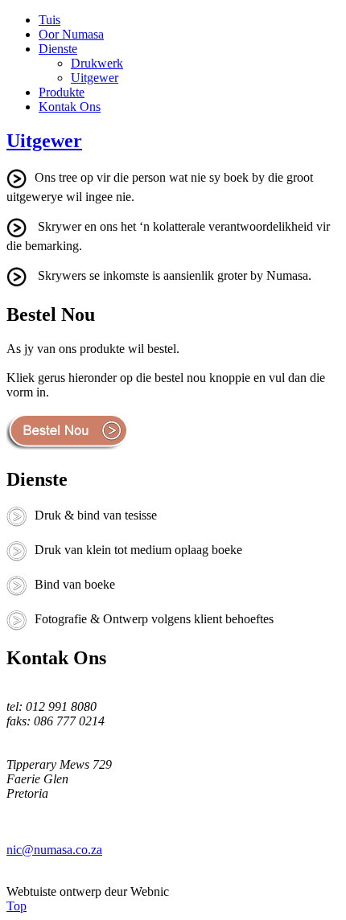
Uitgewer (94, 77)
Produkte (61, 92)
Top (16, 906)
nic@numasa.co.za (54, 849)
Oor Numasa (71, 34)
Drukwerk (97, 63)
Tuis (49, 20)
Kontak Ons (70, 106)
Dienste (58, 48)
